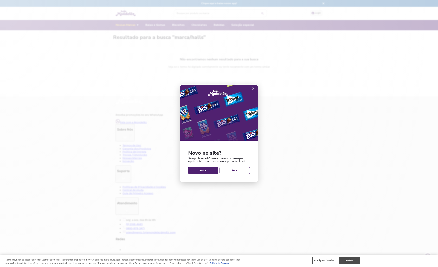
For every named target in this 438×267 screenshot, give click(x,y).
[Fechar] (253, 88)
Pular (235, 170)
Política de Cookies (219, 263)
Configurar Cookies (324, 260)
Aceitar (349, 260)
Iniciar (203, 170)
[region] (219, 261)
